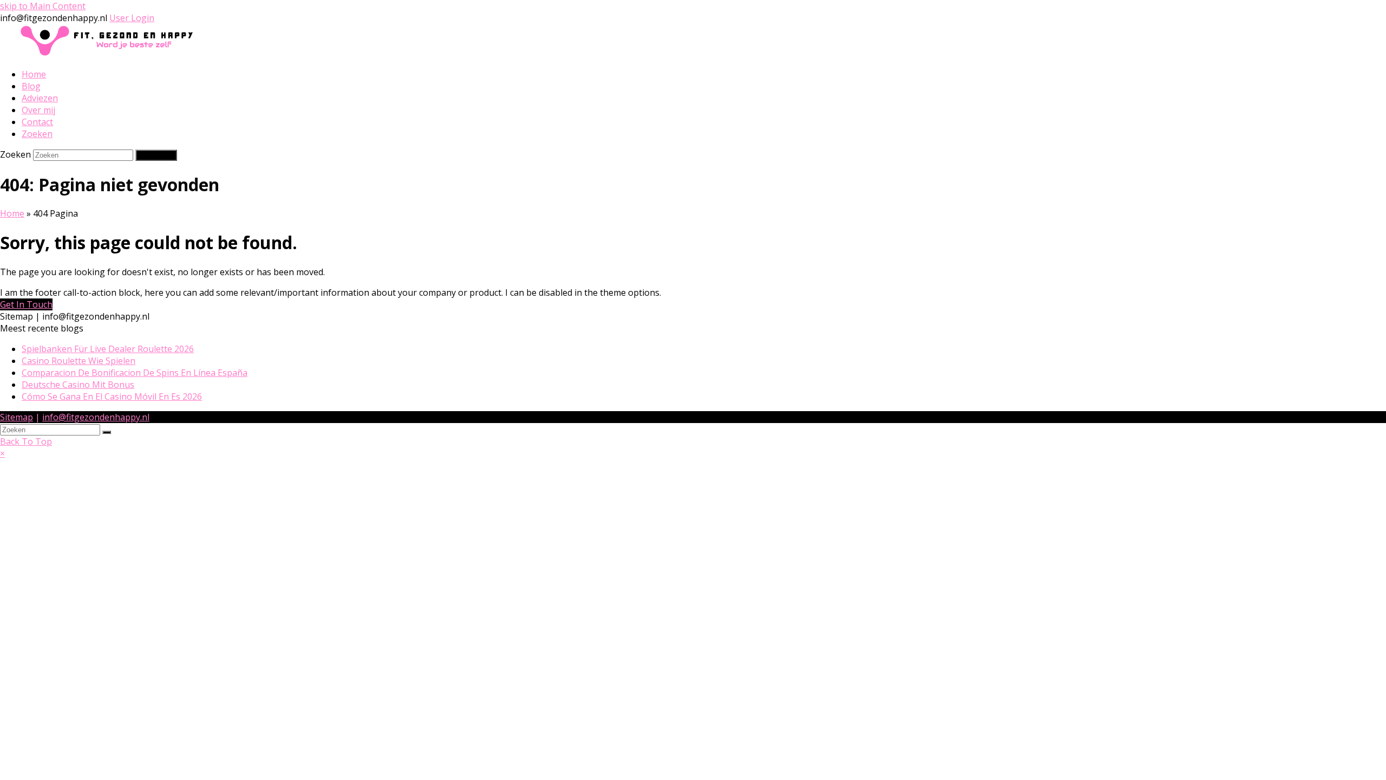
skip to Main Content (43, 6)
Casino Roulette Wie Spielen (78, 361)
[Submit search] (106, 432)
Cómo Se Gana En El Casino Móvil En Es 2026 (112, 396)
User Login (131, 18)
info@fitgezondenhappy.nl (95, 417)
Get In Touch (26, 304)
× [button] (2, 453)
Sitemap (16, 417)
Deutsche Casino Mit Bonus (78, 385)
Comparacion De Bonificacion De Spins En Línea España (134, 373)
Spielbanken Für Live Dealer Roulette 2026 (108, 349)
